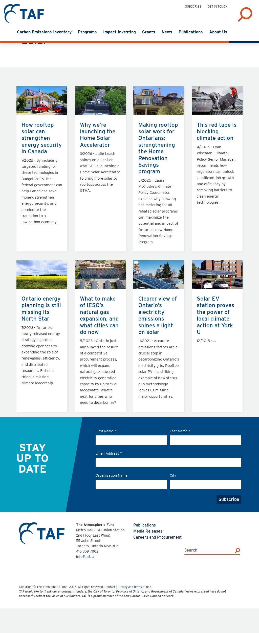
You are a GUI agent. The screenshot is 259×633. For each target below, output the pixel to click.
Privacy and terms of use (134, 587)
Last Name (180, 431)
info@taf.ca (85, 557)
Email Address (109, 453)
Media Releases (147, 531)
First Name (106, 431)
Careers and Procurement (157, 537)
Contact (109, 587)
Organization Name (111, 475)
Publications (144, 525)
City (173, 475)
